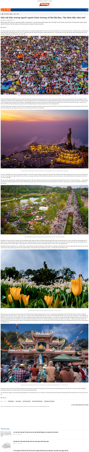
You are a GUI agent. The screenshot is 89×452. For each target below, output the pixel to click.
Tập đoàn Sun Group (49, 401)
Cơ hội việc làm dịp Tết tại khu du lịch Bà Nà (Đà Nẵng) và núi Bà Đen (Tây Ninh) (35, 432)
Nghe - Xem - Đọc (14, 14)
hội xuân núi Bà (26, 401)
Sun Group (18, 401)
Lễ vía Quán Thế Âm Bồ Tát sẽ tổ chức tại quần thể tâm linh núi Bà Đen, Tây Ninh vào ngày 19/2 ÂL (41, 450)
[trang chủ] (44, 6)
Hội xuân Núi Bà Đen (37, 401)
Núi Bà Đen (11, 401)
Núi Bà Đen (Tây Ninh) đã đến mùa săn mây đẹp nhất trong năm (31, 441)
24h (9, 9)
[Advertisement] (44, 417)
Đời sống (6, 14)
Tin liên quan (6, 428)
